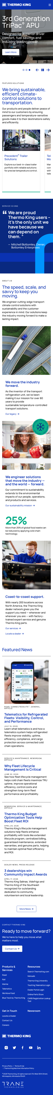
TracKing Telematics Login (39, 985)
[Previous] (37, 70)
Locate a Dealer (9, 1016)
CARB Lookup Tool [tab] (26, 70)
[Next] (48, 70)
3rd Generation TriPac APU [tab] (29, 70)
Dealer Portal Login (36, 989)
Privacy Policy (7, 1066)
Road (4, 975)
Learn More (10, 52)
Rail (3, 979)
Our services (11, 628)
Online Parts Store (35, 994)
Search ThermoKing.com (38, 971)
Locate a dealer (13, 633)
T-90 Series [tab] (23, 70)
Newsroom (34, 1010)
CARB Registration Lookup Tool (39, 999)
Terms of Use (19, 1066)
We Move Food (8, 993)
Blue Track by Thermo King (13, 997)
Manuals (31, 976)
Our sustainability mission (18, 505)
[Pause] (42, 70)
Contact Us (11, 948)
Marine (5, 984)
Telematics (7, 988)
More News (25, 908)
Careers (5, 1025)
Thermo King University (38, 980)
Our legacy (11, 413)
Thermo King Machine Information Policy (19, 1068)
